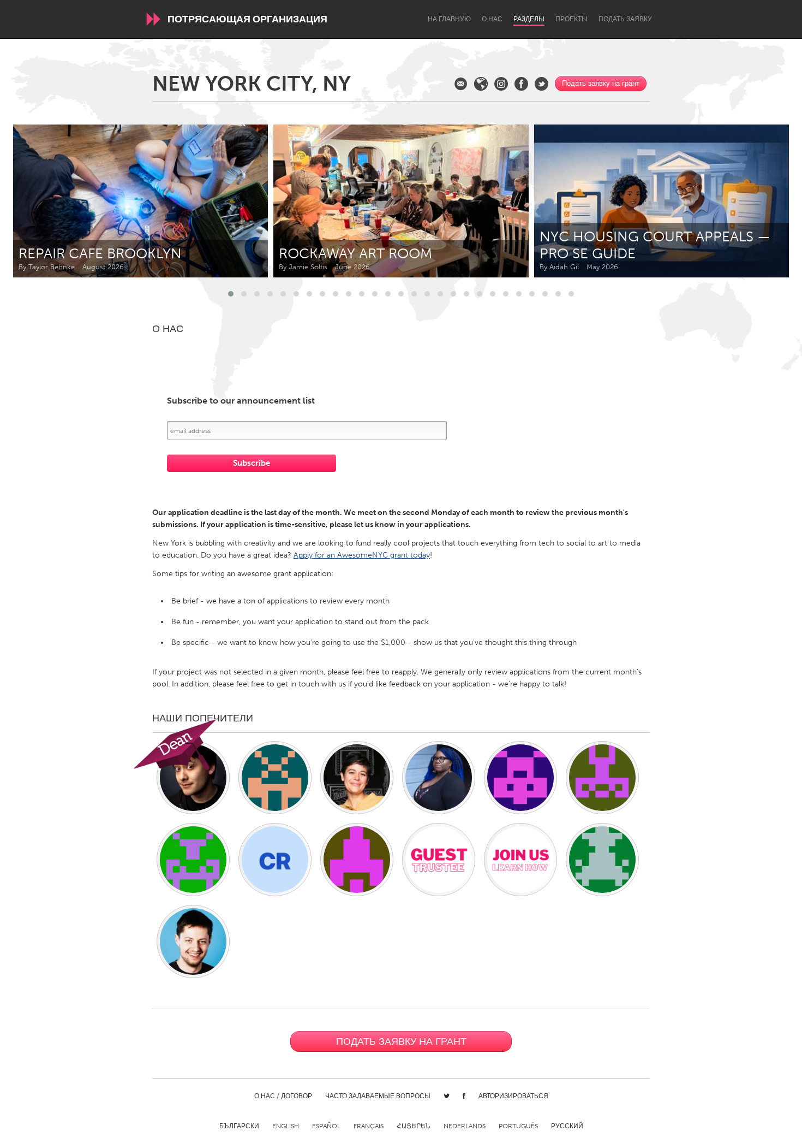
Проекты (571, 19)
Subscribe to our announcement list (241, 401)
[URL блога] (481, 84)
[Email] (461, 84)
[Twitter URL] (541, 84)
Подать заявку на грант (600, 83)
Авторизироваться (513, 1096)
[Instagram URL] (501, 84)
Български (239, 1126)
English (285, 1126)
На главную (449, 19)
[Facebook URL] (521, 84)
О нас (492, 19)
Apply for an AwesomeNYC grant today (362, 555)
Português (518, 1126)
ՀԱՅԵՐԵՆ (413, 1126)
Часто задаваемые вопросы (377, 1096)
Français (369, 1126)
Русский (567, 1126)
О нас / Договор (283, 1096)
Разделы (528, 19)
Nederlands (465, 1126)
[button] (230, 293)
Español (326, 1126)
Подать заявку (625, 19)
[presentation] (756, 201)
